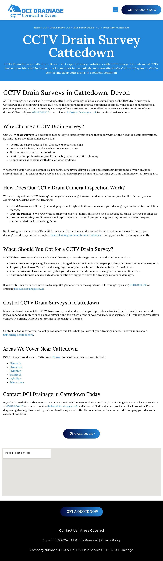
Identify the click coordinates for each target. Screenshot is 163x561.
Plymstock (16, 367)
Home (37, 27)
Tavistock (15, 374)
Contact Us (68, 530)
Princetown (17, 382)
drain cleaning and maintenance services (76, 235)
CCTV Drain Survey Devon (80, 27)
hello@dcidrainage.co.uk (81, 112)
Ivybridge (15, 378)
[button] (115, 9)
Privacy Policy (110, 540)
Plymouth (15, 363)
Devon (56, 357)
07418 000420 (40, 112)
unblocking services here (18, 334)
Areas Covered (92, 530)
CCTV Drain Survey (53, 27)
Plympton (15, 370)
